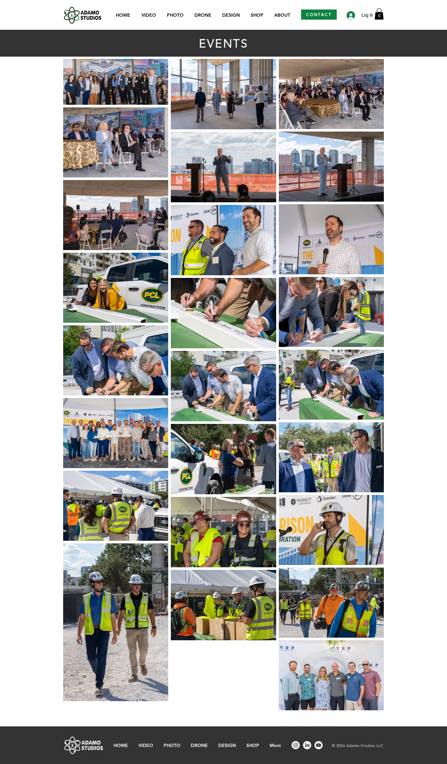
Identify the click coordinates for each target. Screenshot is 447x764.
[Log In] (350, 15)
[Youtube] (318, 745)
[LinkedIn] (307, 745)
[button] (379, 14)
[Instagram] (296, 745)
